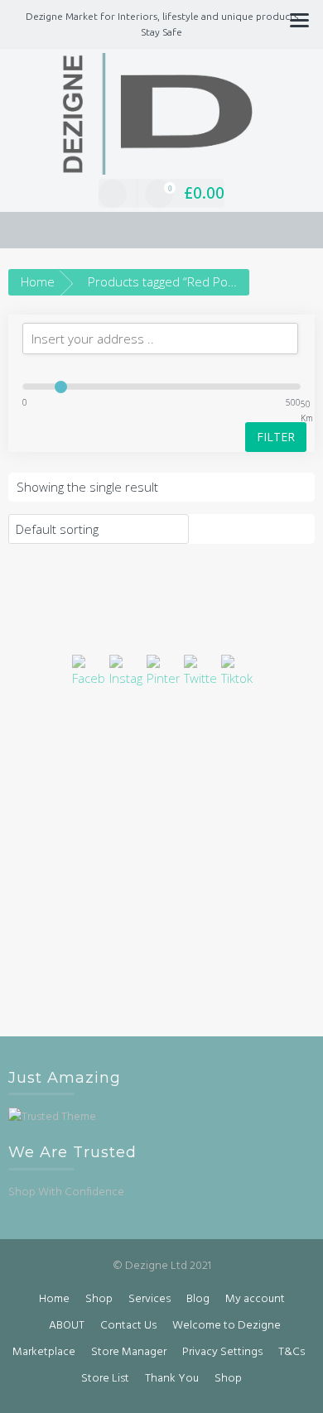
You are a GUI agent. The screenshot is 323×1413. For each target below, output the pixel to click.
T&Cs (291, 1352)
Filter (276, 437)
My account (255, 1299)
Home (38, 281)
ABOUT (66, 1325)
